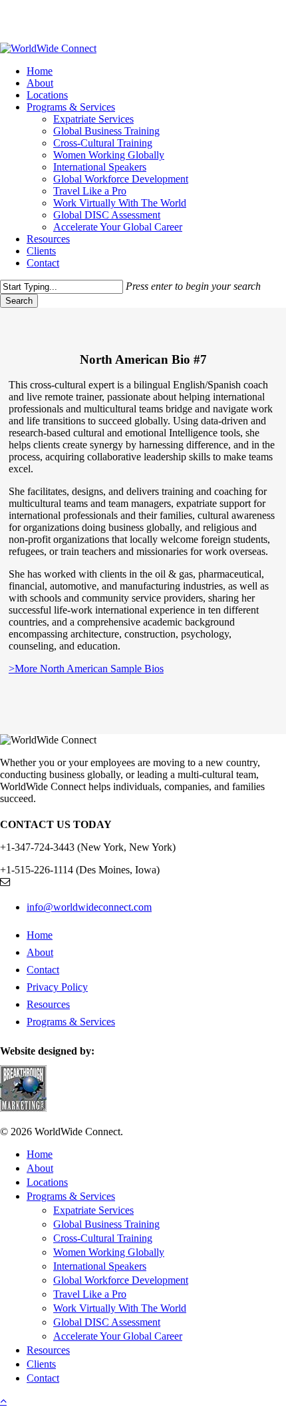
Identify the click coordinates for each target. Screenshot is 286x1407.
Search (19, 301)
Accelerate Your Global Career (117, 1336)
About (40, 952)
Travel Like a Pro (89, 1294)
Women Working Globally (108, 1252)
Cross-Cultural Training (102, 1238)
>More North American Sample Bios (86, 668)
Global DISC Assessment (106, 1322)
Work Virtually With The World (119, 1308)
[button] (3, 1400)
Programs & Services (71, 1021)
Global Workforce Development (120, 1280)
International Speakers (99, 1266)
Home (40, 935)
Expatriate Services (93, 1210)
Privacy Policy (57, 987)
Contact (43, 969)
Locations (47, 1182)
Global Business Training (106, 1224)
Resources (48, 1004)
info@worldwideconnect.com (89, 907)
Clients (41, 1364)
